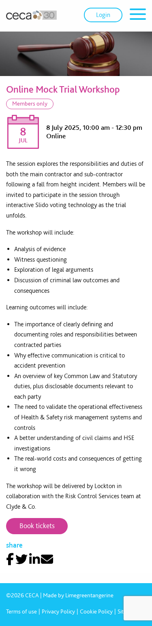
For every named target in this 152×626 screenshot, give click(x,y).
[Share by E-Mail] (47, 559)
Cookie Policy (96, 611)
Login (103, 15)
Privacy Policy (58, 611)
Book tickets (37, 525)
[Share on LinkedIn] (34, 559)
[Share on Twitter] (21, 559)
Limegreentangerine (89, 595)
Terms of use (21, 611)
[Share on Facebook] (10, 559)
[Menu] (138, 15)
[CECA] (31, 15)
